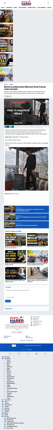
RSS (14, 345)
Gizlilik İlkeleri (8, 336)
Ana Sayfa (7, 356)
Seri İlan (6, 406)
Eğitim (8, 370)
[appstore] (23, 340)
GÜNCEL (49, 7)
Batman (9, 361)
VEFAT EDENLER (23, 7)
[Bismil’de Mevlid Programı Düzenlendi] (37, 239)
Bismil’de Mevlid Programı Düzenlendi (36, 246)
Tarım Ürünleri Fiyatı (12, 391)
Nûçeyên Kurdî (10, 376)
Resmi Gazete (10, 381)
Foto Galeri (7, 399)
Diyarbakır (9, 366)
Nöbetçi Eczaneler (36, 316)
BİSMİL (15, 7)
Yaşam (8, 398)
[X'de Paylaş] (8, 127)
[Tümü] (47, 308)
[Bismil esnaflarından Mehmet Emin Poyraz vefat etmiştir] (26, 112)
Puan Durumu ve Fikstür (37, 321)
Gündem (9, 375)
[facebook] (10, 354)
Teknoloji (9, 393)
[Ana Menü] (4, 3)
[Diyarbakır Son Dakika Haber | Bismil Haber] (26, 3)
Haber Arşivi (35, 325)
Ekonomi (9, 371)
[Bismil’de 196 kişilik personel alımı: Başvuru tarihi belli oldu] (15, 239)
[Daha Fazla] (13, 127)
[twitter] (19, 354)
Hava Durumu (35, 318)
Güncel (8, 373)
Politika (9, 380)
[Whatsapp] (21, 332)
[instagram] (27, 354)
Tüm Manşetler (36, 322)
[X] (15, 332)
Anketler (6, 411)
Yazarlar (6, 403)
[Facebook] (12, 332)
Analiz (8, 360)
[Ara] (48, 3)
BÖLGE (3, 7)
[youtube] (36, 354)
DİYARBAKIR (9, 7)
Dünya (8, 368)
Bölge (8, 365)
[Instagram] (17, 332)
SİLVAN (8, 386)
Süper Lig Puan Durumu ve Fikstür (15, 423)
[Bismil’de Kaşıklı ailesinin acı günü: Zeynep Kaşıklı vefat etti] (15, 256)
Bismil (11, 84)
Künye (28, 336)
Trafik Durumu (35, 319)
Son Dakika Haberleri (37, 324)
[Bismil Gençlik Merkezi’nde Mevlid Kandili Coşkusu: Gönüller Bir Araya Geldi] (37, 256)
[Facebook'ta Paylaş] (5, 127)
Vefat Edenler (10, 396)
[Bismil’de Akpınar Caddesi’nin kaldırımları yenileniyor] (37, 273)
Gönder (8, 301)
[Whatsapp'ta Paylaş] (10, 127)
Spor (8, 390)
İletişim (6, 337)
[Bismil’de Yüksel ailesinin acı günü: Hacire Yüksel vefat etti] (15, 273)
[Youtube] (19, 332)
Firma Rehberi (30, 337)
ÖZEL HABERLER (41, 7)
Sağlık (8, 385)
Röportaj (6, 408)
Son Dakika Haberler (12, 388)
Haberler (6, 84)
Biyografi (6, 409)
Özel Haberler (10, 378)
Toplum (9, 395)
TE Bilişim (30, 349)
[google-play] (29, 340)
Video (6, 401)
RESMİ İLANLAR (32, 7)
